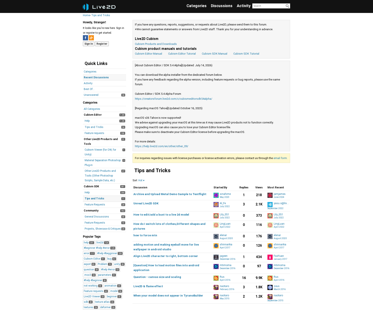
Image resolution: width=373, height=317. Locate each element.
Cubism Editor (94, 258)
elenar (223, 235)
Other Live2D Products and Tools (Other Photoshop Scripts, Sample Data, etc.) (100, 175)
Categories (196, 5)
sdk (88, 301)
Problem (104, 264)
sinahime (225, 194)
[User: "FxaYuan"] (270, 257)
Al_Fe (223, 203)
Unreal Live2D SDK (145, 203)
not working (92, 285)
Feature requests (94, 133)
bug (111, 258)
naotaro (224, 286)
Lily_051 (224, 214)
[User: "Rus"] (216, 278)
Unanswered (91, 94)
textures (90, 307)
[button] (141, 180)
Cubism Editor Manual (148, 53)
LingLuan (225, 223)
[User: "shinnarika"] (216, 245)
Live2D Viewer (94, 296)
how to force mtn (145, 235)
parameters (106, 274)
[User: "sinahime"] (216, 195)
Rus (222, 277)
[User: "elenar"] (216, 236)
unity (119, 264)
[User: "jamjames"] (270, 195)
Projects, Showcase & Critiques (103, 228)
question (91, 269)
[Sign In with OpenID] (91, 37)
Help (87, 120)
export (89, 264)
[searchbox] (271, 5)
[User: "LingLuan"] (216, 225)
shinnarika (226, 244)
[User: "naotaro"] (216, 287)
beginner (113, 296)
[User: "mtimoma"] (216, 266)
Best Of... (89, 89)
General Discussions (97, 216)
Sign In (88, 43)
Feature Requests (95, 204)
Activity (244, 5)
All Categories (92, 108)
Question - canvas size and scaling (157, 277)
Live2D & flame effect (148, 286)
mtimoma (225, 265)
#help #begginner (109, 253)
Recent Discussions (96, 77)
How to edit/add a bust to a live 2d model (161, 214)
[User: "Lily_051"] (216, 215)
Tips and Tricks (94, 127)
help (88, 242)
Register (101, 43)
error (89, 253)
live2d (102, 242)
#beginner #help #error (99, 247)
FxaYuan (279, 256)
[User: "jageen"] (216, 257)
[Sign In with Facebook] (85, 37)
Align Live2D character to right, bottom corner (165, 256)
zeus (277, 286)
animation (112, 285)
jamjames (280, 194)
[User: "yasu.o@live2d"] (270, 204)
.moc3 (89, 274)
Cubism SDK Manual (214, 53)
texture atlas (104, 301)
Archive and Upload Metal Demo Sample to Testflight (169, 194)
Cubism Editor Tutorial (182, 53)
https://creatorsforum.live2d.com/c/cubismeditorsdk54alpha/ (173, 98)
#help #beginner (95, 280)
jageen (224, 256)
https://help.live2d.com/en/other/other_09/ (161, 146)
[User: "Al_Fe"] (216, 204)
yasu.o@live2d (281, 203)
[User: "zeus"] (270, 287)
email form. (280, 158)
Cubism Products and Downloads (156, 44)
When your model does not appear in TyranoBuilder (168, 295)
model (115, 291)
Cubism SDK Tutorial (246, 53)
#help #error (110, 269)
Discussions (221, 5)
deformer (107, 307)
